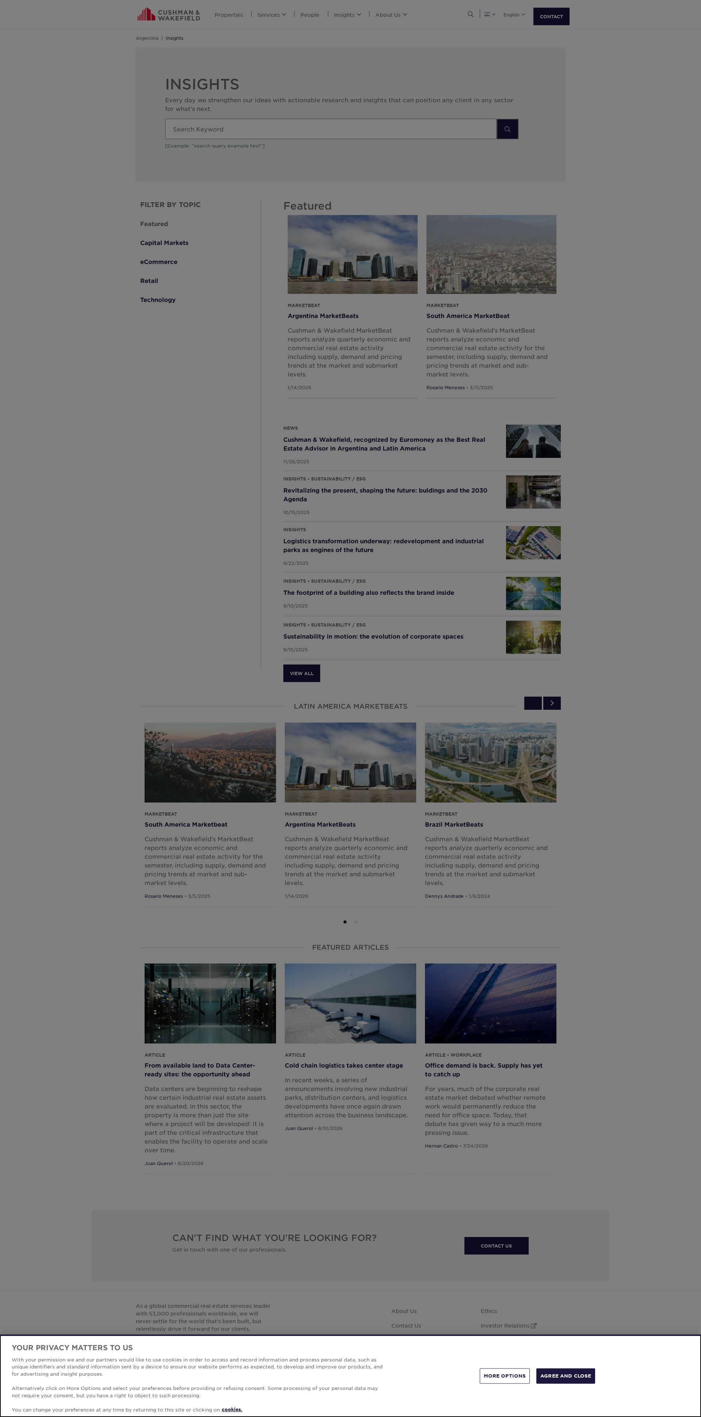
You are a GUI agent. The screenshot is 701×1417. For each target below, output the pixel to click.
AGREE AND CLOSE (565, 1376)
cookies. (232, 1409)
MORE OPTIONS (505, 1376)
